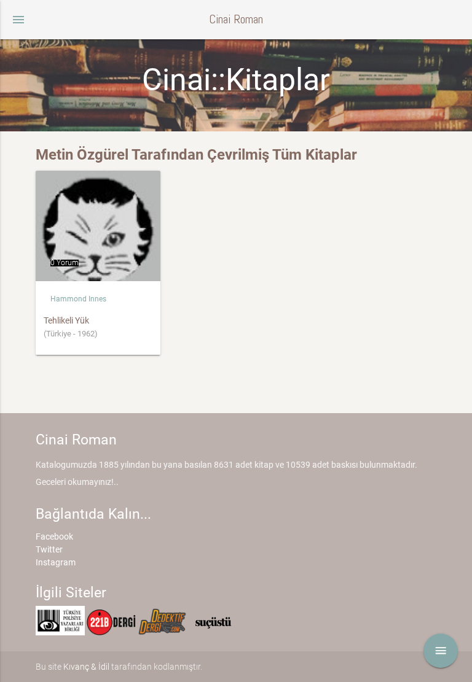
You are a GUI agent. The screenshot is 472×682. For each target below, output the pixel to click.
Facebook (54, 536)
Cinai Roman (236, 19)
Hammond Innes (78, 299)
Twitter (49, 549)
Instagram (56, 562)
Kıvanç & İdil (86, 667)
